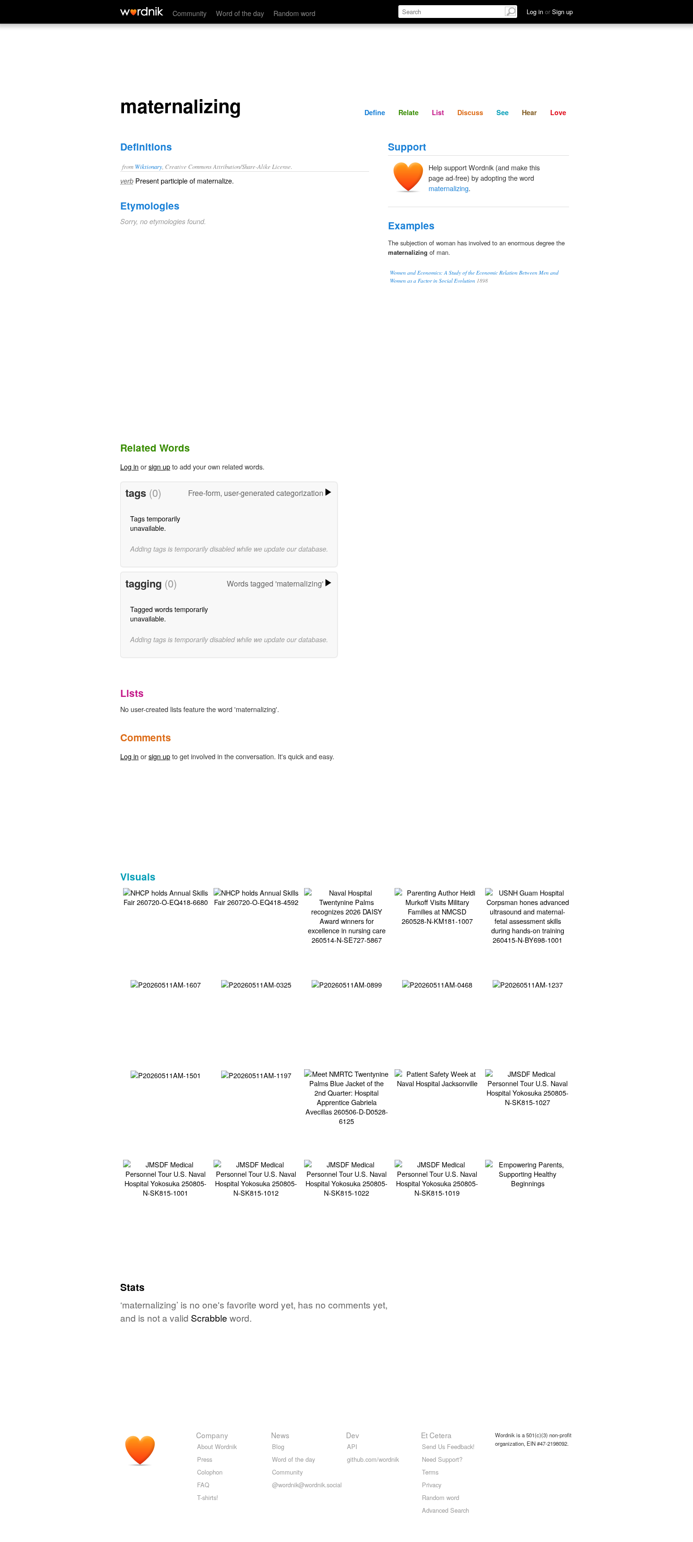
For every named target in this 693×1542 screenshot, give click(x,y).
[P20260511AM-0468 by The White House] (437, 984)
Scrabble (209, 1317)
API (352, 1446)
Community (189, 13)
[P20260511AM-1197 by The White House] (256, 1074)
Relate (408, 112)
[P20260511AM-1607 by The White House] (166, 984)
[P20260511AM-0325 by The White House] (256, 984)
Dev (352, 1435)
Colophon (210, 1471)
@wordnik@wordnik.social (307, 1484)
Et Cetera (436, 1435)
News (280, 1435)
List (438, 112)
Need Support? (442, 1459)
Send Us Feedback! (448, 1446)
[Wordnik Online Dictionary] (141, 11)
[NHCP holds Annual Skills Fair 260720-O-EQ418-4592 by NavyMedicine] (256, 896)
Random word (294, 13)
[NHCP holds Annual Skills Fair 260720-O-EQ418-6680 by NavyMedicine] (165, 896)
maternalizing (449, 188)
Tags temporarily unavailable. (155, 523)
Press (204, 1459)
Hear (529, 112)
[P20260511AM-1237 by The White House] (528, 984)
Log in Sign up (550, 11)
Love (558, 112)
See (502, 112)
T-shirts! (207, 1497)
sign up (159, 466)
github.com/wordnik (373, 1459)
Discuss (470, 112)
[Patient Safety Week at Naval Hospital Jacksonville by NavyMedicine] (437, 1077)
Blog (278, 1446)
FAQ (203, 1484)
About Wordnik (217, 1446)
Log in (129, 466)
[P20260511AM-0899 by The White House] (347, 984)
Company (212, 1435)
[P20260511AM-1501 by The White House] (166, 1074)
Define (374, 112)
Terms (430, 1471)
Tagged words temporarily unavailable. (169, 613)
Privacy (431, 1484)
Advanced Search (445, 1510)
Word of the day (240, 13)
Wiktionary (148, 166)
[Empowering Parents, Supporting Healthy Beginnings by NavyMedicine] (527, 1173)
